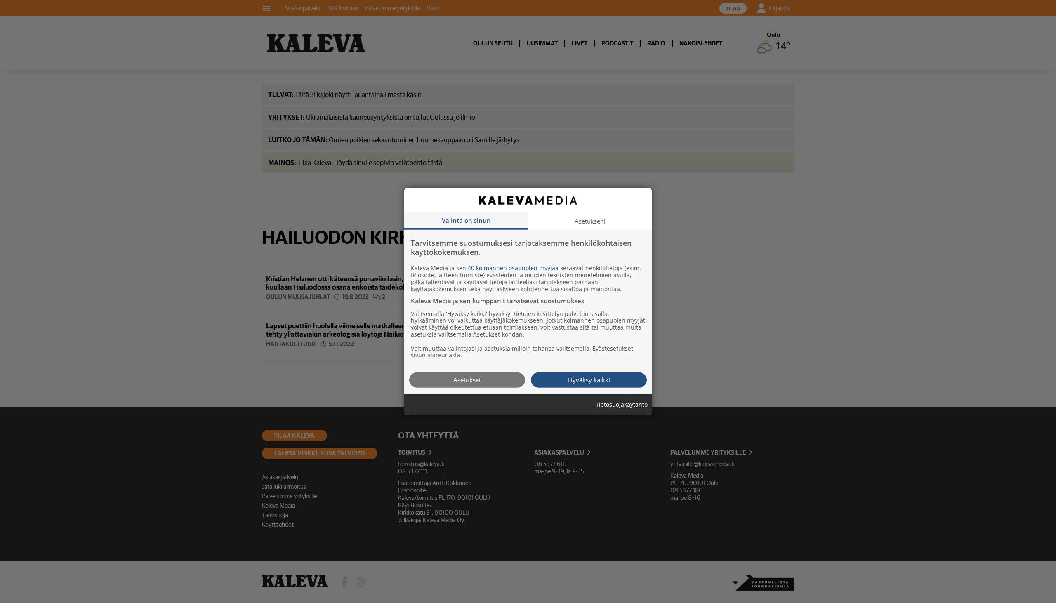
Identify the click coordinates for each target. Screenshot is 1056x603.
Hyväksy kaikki (589, 380)
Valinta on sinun (466, 220)
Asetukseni (590, 221)
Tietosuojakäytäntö (622, 404)
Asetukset (467, 380)
